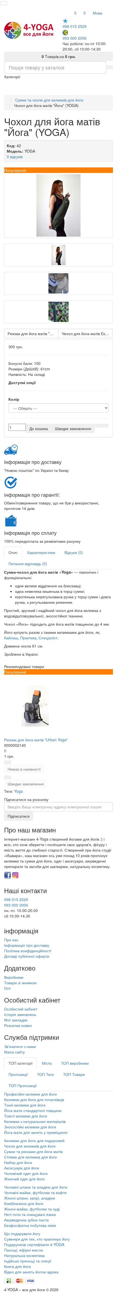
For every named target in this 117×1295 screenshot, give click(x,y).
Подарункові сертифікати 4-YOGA (34, 1244)
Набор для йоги (18, 1162)
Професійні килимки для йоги (30, 1094)
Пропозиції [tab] (18, 1074)
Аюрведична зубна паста (26, 1220)
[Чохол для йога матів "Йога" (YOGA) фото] (58, 205)
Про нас (11, 939)
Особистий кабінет (20, 1009)
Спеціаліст (48, 637)
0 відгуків (15, 156)
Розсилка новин (18, 1025)
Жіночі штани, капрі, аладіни (29, 1198)
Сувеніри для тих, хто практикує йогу (37, 1239)
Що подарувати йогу (22, 1233)
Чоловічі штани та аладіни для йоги (35, 1187)
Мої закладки (15, 1020)
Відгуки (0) (73, 552)
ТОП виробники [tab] (75, 1063)
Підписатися (19, 816)
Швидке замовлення (26, 783)
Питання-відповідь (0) (27, 563)
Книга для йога (17, 1266)
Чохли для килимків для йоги (30, 1146)
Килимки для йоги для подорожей (34, 1140)
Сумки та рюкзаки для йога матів (33, 1151)
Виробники (13, 977)
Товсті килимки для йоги (25, 1116)
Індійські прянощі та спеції (27, 1261)
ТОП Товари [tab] (74, 1074)
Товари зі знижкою (20, 982)
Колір (13, 399)
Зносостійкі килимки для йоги (30, 1127)
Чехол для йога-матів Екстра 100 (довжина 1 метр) (87, 333)
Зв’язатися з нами (20, 1046)
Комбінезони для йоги (23, 1203)
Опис (13, 552)
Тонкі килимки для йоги (24, 1105)
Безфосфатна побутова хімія (30, 1225)
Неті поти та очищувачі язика (30, 1214)
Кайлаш (11, 637)
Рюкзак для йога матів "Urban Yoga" (33, 333)
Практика (28, 637)
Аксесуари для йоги (21, 1168)
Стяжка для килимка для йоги (30, 1157)
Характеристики (41, 552)
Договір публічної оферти (26, 956)
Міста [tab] (47, 1063)
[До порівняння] (105, 426)
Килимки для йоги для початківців (34, 1099)
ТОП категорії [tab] (20, 1063)
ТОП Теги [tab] (45, 1074)
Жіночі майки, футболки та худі (32, 1209)
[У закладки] (98, 426)
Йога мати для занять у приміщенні (35, 1132)
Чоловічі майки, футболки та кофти (36, 1192)
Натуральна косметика (24, 1255)
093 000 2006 (75, 37)
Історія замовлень (20, 1014)
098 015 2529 (75, 26)
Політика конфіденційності (27, 950)
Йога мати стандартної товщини (32, 1110)
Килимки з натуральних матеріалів (35, 1121)
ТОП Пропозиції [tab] (22, 1085)
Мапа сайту (14, 1052)
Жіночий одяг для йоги (24, 1178)
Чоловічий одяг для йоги (26, 1173)
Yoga (18, 791)
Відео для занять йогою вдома (31, 1271)
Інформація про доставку (26, 945)
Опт (7, 988)
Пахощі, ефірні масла (23, 1250)
